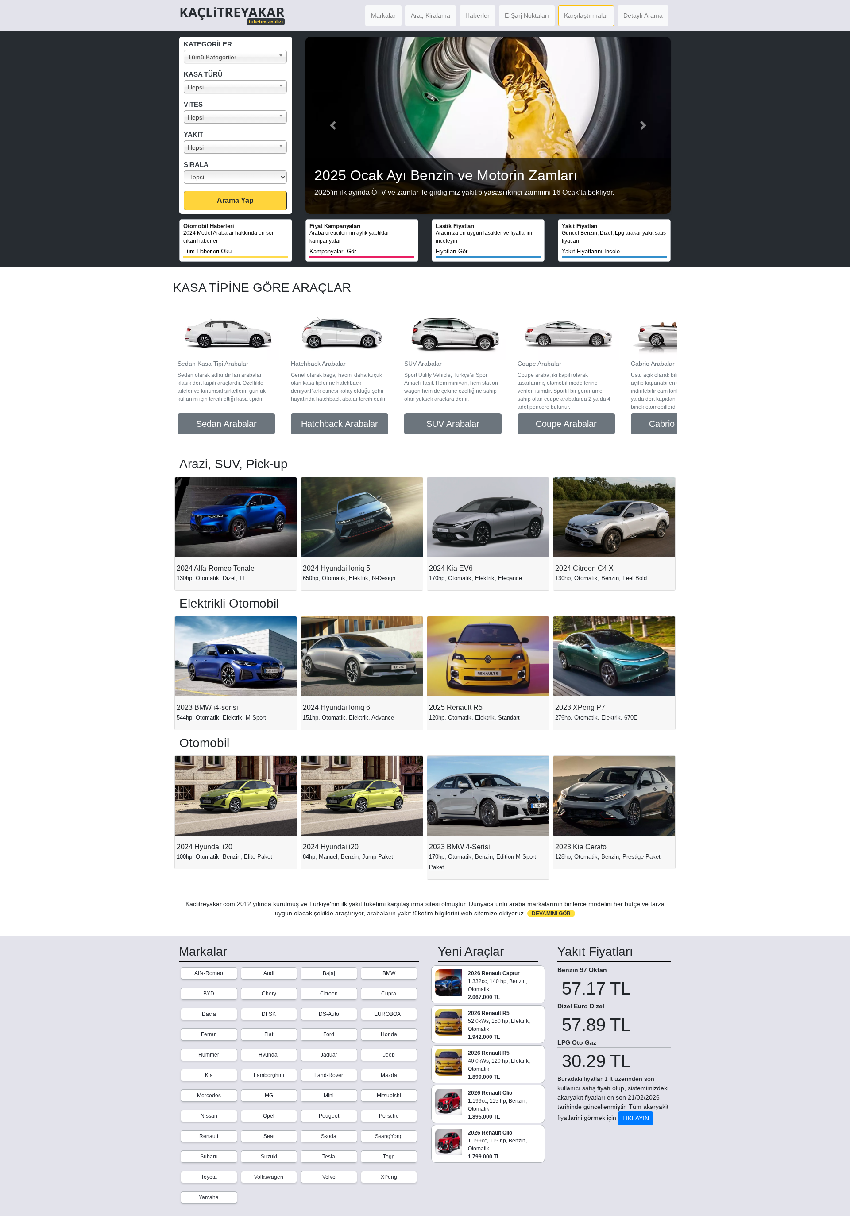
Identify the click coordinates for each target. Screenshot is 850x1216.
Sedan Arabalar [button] (226, 424)
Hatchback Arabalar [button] (339, 424)
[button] (332, 125)
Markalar (383, 15)
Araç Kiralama (430, 15)
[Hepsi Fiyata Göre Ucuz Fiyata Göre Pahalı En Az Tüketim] (238, 177)
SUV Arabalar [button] (452, 424)
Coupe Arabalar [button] (566, 424)
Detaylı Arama (643, 15)
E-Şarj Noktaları (527, 15)
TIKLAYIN (635, 1118)
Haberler (477, 15)
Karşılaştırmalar (586, 15)
